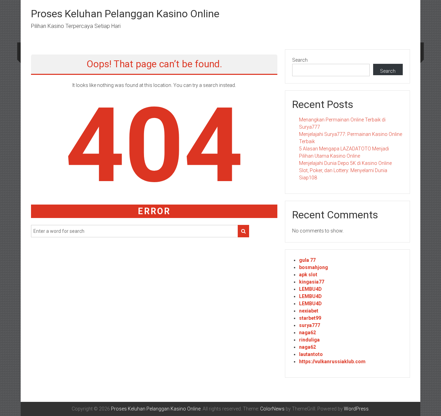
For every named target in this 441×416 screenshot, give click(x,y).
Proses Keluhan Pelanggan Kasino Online (125, 14)
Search (300, 60)
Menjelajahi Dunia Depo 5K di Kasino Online (345, 163)
